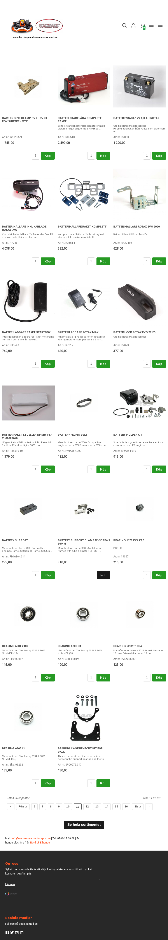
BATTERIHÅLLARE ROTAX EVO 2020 (136, 226)
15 (116, 806)
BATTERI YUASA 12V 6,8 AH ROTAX (136, 118)
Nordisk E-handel (40, 842)
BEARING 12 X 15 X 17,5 (128, 540)
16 (126, 806)
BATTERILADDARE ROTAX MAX (78, 332)
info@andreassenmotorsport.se (31, 838)
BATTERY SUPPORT (15, 540)
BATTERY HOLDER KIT (127, 434)
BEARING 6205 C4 (13, 748)
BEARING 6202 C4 (69, 646)
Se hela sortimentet (84, 824)
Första (23, 806)
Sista (138, 806)
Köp (48, 155)
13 (97, 806)
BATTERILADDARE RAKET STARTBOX (26, 332)
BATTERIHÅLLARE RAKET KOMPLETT (82, 226)
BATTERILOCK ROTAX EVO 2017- (134, 332)
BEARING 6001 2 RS (15, 646)
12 (87, 806)
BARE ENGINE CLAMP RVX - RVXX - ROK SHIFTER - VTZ (25, 119)
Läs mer (10, 884)
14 (106, 806)
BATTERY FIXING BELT (72, 434)
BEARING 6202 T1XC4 (127, 646)
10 (68, 806)
